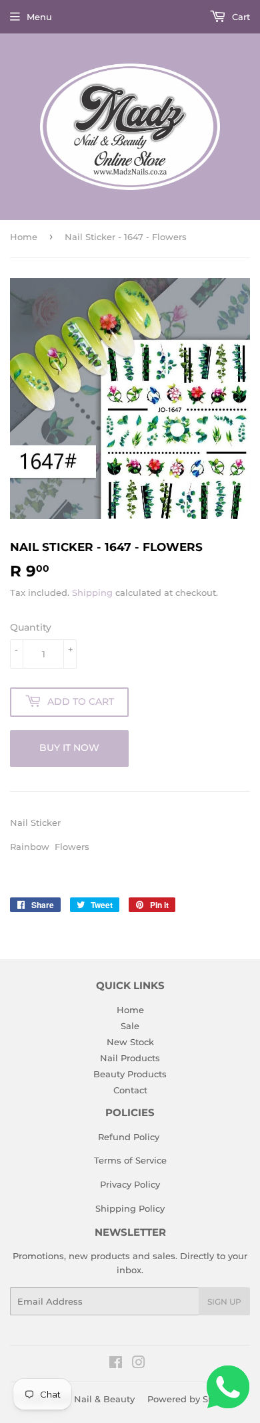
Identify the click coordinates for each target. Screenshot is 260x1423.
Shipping (92, 592)
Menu (39, 16)
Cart (239, 16)
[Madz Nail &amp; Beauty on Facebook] (116, 1364)
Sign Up (224, 1302)
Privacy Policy (130, 1184)
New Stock (130, 1041)
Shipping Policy (130, 1208)
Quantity (30, 627)
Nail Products (130, 1058)
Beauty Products (130, 1074)
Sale (130, 1025)
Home (23, 236)
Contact (130, 1090)
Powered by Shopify (191, 1399)
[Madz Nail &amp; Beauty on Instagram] (138, 1364)
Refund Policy (128, 1136)
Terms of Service (130, 1160)
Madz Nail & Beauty (91, 1399)
